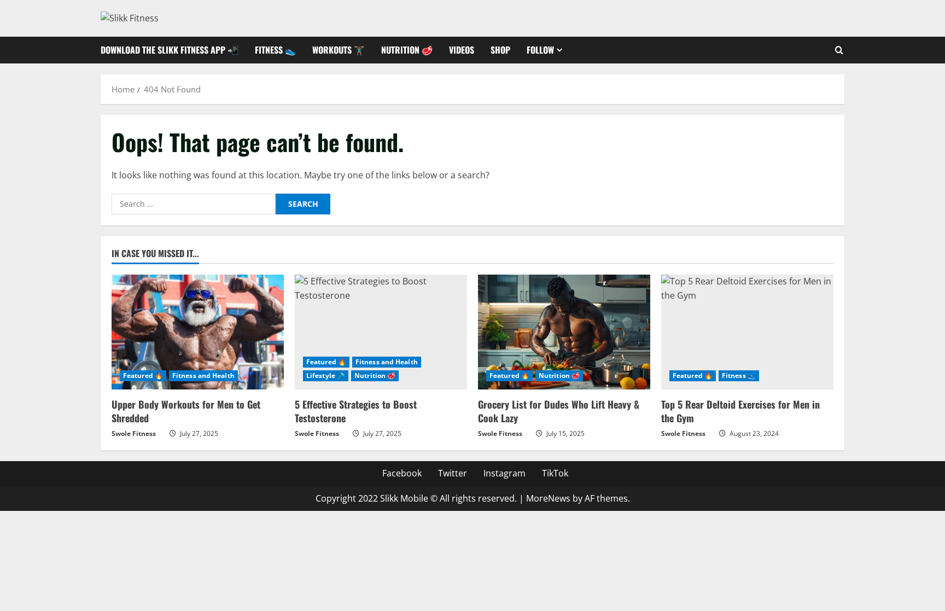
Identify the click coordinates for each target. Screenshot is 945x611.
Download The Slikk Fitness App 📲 (169, 49)
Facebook (402, 473)
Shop (500, 49)
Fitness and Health (203, 375)
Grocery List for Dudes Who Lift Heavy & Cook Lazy (558, 411)
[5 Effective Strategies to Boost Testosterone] (381, 332)
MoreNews (548, 498)
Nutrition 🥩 (407, 49)
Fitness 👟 (275, 49)
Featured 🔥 (143, 375)
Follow (540, 49)
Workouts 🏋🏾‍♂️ (338, 49)
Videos (461, 49)
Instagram (504, 473)
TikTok (555, 473)
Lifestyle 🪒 (325, 375)
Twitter (452, 473)
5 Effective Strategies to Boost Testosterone (356, 411)
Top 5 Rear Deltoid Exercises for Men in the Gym (740, 411)
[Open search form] (838, 49)
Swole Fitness (134, 433)
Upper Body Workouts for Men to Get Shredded (186, 411)
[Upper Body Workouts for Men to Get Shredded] (198, 332)
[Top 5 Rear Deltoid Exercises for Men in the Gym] (747, 332)
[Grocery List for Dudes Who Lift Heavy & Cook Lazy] (564, 332)
